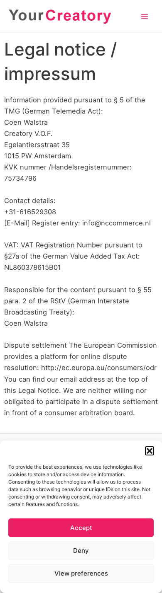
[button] (149, 451)
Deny (81, 550)
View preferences (81, 573)
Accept (81, 528)
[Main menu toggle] (144, 16)
